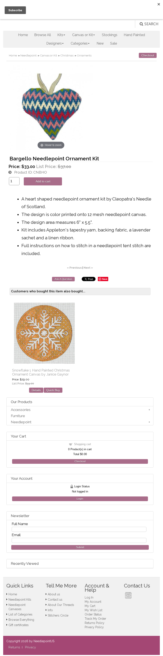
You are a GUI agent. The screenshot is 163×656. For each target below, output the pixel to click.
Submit (80, 547)
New (100, 43)
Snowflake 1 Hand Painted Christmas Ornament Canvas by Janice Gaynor (41, 372)
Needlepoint (28, 55)
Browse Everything (21, 619)
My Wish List (93, 610)
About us (54, 594)
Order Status (93, 614)
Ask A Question (63, 279)
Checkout (147, 55)
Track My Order (95, 618)
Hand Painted (134, 35)
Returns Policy (94, 623)
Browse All (42, 35)
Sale (113, 43)
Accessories (21, 410)
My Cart (90, 606)
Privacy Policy (94, 627)
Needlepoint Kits (19, 599)
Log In (89, 597)
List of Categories (20, 614)
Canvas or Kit (48, 55)
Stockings (109, 35)
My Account (93, 601)
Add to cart (43, 181)
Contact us (55, 599)
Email (16, 535)
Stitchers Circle (58, 615)
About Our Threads (61, 605)
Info (50, 610)
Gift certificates (18, 625)
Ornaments (84, 55)
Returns (14, 647)
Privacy (30, 647)
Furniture (18, 416)
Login (80, 499)
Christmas (66, 55)
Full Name (20, 524)
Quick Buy (53, 390)
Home (23, 35)
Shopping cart (82, 444)
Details (36, 390)
